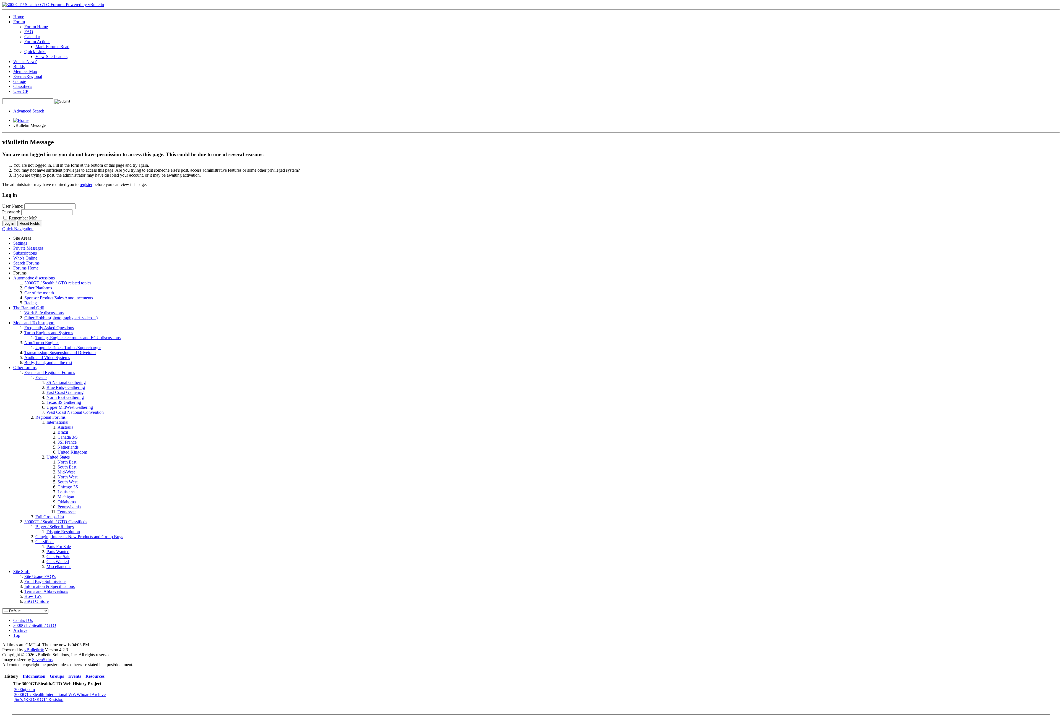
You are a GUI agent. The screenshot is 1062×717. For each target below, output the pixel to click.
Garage (19, 81)
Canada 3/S (68, 437)
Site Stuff (21, 571)
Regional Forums (50, 417)
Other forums (25, 367)
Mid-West (66, 472)
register (86, 184)
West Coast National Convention (75, 412)
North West (67, 477)
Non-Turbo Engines (41, 342)
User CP (20, 91)
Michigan (66, 496)
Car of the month (39, 293)
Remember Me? (22, 218)
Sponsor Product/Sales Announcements (58, 297)
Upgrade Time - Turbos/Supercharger (68, 347)
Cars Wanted (57, 561)
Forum (19, 21)
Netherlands (68, 447)
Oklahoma (67, 501)
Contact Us (23, 620)
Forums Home (25, 268)
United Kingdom (72, 452)
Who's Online (25, 258)
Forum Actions (37, 41)
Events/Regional (27, 76)
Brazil (63, 432)
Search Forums (26, 263)
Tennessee (67, 511)
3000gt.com (24, 689)
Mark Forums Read (52, 46)
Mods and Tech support (33, 322)
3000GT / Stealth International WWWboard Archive (60, 694)
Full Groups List (49, 516)
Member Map (25, 71)
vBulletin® (34, 649)
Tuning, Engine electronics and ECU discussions (78, 337)
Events (41, 377)
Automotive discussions (34, 278)
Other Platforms (38, 288)
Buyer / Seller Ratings (54, 526)
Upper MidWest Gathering (69, 407)
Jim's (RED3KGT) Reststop (38, 699)
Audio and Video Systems (47, 357)
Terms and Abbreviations (46, 591)
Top (16, 635)
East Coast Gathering (65, 392)
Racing (30, 302)
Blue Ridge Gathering (65, 387)
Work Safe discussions (44, 312)
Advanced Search (28, 111)
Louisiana (66, 492)
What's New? (25, 61)
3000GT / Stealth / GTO (34, 625)
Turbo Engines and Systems (48, 332)
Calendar (32, 36)
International (57, 422)
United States (58, 457)
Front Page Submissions (45, 581)
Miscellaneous (58, 566)
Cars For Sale (58, 556)
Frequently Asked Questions (49, 327)
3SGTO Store (36, 601)
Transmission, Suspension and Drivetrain (60, 352)
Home (18, 16)
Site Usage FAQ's (40, 576)
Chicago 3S (68, 487)
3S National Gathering (66, 382)
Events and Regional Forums (49, 372)
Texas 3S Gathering (63, 402)
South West (67, 482)
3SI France (67, 442)
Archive (20, 630)
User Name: (12, 206)
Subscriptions (25, 253)
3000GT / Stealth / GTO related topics (57, 283)
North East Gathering (65, 397)
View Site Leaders (51, 56)
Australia (65, 427)
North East (67, 462)
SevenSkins (42, 659)
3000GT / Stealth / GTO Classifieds (55, 521)
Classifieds (22, 86)
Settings (20, 243)
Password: (11, 212)
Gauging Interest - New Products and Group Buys (79, 536)
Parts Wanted (57, 551)
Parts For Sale (58, 546)
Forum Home (36, 26)
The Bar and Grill (28, 307)
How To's (32, 596)
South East (67, 467)
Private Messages (28, 248)
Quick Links (35, 51)
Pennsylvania (69, 506)
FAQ (28, 31)
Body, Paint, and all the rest (48, 362)
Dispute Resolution (63, 531)
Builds (19, 66)
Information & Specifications (49, 586)
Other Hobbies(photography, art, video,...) (61, 317)
